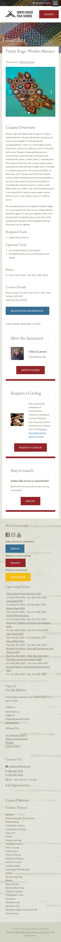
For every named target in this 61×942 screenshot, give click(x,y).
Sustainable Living (15, 887)
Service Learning (14, 876)
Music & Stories (13, 854)
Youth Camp (12, 913)
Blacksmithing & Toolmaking (20, 818)
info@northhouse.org (19, 766)
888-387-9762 (15, 771)
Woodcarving (12, 902)
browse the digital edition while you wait (38, 433)
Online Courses (13, 862)
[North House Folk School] (19, 14)
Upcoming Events (18, 586)
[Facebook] (8, 535)
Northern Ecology (15, 858)
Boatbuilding (12, 821)
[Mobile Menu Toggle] (55, 3)
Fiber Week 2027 (15, 633)
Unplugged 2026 (14, 601)
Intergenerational (14, 843)
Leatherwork (12, 851)
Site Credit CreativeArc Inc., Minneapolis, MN (35, 932)
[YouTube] (19, 535)
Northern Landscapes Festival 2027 (24, 659)
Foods (9, 836)
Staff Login (31, 935)
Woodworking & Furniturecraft (21, 909)
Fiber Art (10, 832)
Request (15, 562)
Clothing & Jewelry (15, 825)
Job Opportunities (18, 785)
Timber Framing (14, 891)
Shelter (9, 880)
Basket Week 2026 (15, 608)
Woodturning (12, 906)
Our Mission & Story (16, 735)
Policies (10, 742)
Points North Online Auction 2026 (23, 593)
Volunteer (11, 898)
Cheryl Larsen (26, 62)
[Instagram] (13, 535)
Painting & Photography (18, 869)
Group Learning (13, 840)
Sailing (9, 873)
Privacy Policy (13, 746)
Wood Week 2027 (15, 641)
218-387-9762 (15, 774)
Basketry (10, 814)
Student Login (43, 3)
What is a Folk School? (17, 738)
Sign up (15, 548)
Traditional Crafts (14, 895)
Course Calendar (17, 800)
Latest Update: (23, 323)
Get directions (12, 722)
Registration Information (27, 310)
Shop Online (18, 577)
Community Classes (16, 829)
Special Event (12, 884)
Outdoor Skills (13, 865)
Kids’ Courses (12, 847)
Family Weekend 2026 (17, 615)
